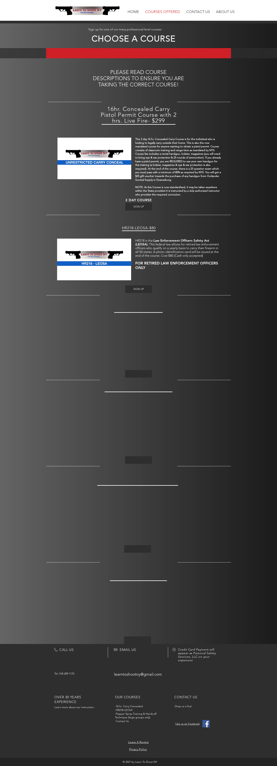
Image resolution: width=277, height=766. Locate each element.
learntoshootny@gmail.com (138, 674)
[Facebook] (206, 723)
